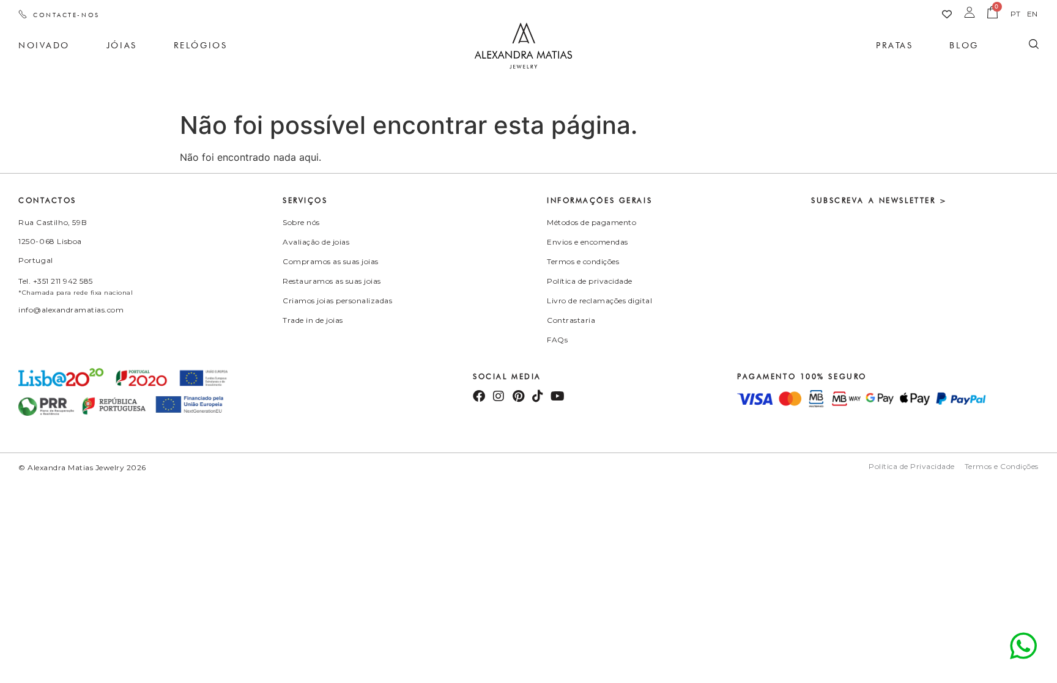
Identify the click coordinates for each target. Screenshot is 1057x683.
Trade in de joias (313, 320)
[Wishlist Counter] (947, 14)
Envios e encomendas (587, 241)
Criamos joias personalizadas (337, 300)
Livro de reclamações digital (599, 300)
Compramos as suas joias (331, 261)
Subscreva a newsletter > (879, 200)
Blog (963, 45)
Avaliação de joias (316, 241)
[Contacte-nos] (22, 14)
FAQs (557, 339)
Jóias (121, 45)
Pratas (894, 45)
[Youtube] (557, 396)
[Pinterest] (518, 396)
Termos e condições (583, 261)
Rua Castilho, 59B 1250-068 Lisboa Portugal (52, 241)
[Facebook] (479, 396)
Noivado (44, 45)
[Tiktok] (538, 396)
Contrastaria (571, 320)
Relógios (200, 45)
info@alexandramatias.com (71, 309)
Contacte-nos (66, 14)
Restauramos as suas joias (332, 281)
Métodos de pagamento (591, 222)
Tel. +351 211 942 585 (55, 281)
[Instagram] (498, 396)
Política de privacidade (589, 281)
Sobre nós (301, 222)
